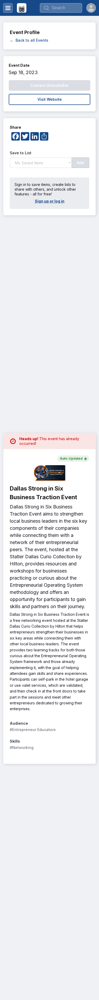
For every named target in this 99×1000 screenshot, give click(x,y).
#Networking (22, 747)
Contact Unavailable (49, 85)
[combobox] (61, 8)
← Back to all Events (29, 40)
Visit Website (49, 99)
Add (80, 162)
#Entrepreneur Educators (33, 729)
